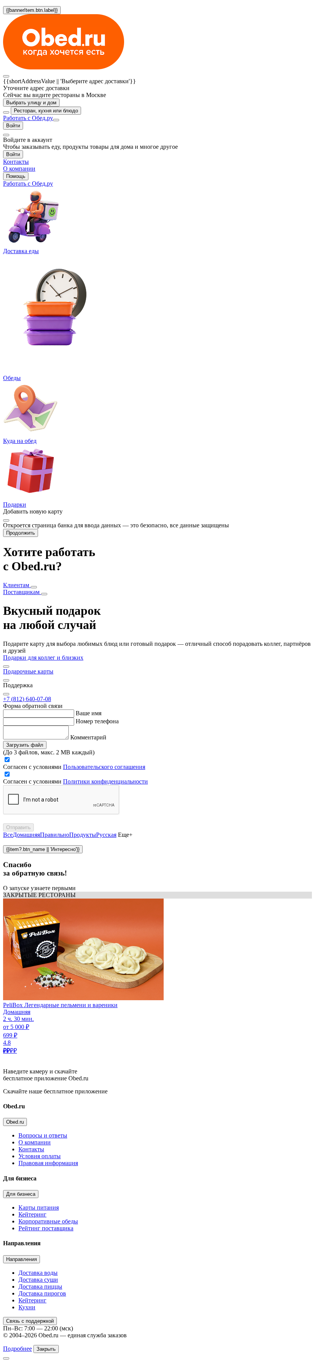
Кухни (26, 1307)
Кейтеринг (32, 1214)
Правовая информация (48, 1163)
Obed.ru (15, 1122)
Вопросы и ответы (42, 1135)
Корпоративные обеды (48, 1221)
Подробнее (17, 1348)
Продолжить (20, 533)
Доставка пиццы (40, 1286)
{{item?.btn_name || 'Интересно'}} (43, 849)
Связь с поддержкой (30, 1321)
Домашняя (26, 834)
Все (8, 834)
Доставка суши (38, 1279)
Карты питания (38, 1207)
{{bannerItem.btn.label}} (32, 10)
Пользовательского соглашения (104, 767)
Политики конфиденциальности (105, 781)
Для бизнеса (20, 1194)
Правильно (54, 834)
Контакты (31, 1149)
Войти (13, 125)
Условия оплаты (39, 1156)
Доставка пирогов (42, 1293)
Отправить (18, 827)
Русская (106, 834)
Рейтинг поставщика (45, 1228)
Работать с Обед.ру (28, 118)
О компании (34, 1142)
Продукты (82, 834)
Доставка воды (38, 1272)
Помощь (15, 176)
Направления (21, 1259)
